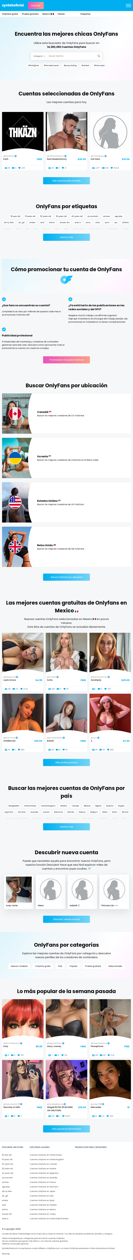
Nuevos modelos (19, 966)
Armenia (22, 812)
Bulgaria (59, 818)
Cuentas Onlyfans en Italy (41, 1196)
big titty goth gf (96, 228)
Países (61, 13)
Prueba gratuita (30, 13)
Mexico (46, 13)
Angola (121, 805)
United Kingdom (48, 805)
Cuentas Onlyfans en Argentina (44, 1173)
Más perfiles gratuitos (66, 762)
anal (42, 222)
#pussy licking (70, 65)
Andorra (109, 805)
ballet (18, 228)
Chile (124, 818)
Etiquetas (86, 13)
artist (97, 222)
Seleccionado (115, 966)
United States (30, 805)
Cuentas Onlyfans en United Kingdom (47, 1159)
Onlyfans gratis (10, 13)
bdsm (56, 228)
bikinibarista (113, 228)
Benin (114, 812)
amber (32, 222)
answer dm (65, 222)
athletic (125, 222)
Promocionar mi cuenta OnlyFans (66, 359)
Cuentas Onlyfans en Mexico (43, 1209)
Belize (105, 812)
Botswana (37, 818)
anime (52, 222)
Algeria (98, 805)
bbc (27, 228)
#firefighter (33, 65)
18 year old (15, 216)
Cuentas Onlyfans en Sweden (43, 1205)
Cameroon (103, 818)
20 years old (45, 216)
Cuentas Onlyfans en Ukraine (43, 1168)
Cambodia (72, 818)
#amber (85, 65)
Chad (114, 818)
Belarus (82, 812)
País (60, 966)
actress (106, 216)
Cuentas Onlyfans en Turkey (43, 1214)
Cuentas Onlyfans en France (43, 1182)
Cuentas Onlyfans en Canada (43, 1164)
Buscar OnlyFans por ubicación (66, 577)
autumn (7, 228)
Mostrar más (66, 237)
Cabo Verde (87, 818)
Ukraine (63, 805)
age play (118, 216)
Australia (34, 812)
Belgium (94, 812)
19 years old (30, 216)
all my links (9, 222)
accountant (92, 216)
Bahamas (58, 812)
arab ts (78, 222)
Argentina (8, 812)
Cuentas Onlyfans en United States (46, 1155)
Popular (74, 966)
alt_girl (21, 222)
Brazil (48, 818)
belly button (78, 228)
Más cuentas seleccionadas (66, 180)
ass (115, 222)
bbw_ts (46, 228)
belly (66, 228)
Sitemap (6, 1253)
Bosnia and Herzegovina (17, 818)
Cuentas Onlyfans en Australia (43, 1177)
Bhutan (125, 812)
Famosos (35, 5)
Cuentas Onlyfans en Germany (44, 1186)
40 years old (77, 216)
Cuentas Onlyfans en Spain (42, 1200)
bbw (36, 228)
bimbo (126, 228)
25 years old (61, 216)
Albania (87, 805)
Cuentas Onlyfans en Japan (42, 1191)
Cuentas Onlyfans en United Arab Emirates (49, 1218)
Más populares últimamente (66, 1128)
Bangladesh (14, 805)
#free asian (99, 65)
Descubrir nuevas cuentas (66, 919)
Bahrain (71, 812)
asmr (107, 222)
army (88, 222)
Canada (75, 805)
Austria (46, 812)
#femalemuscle (51, 65)
